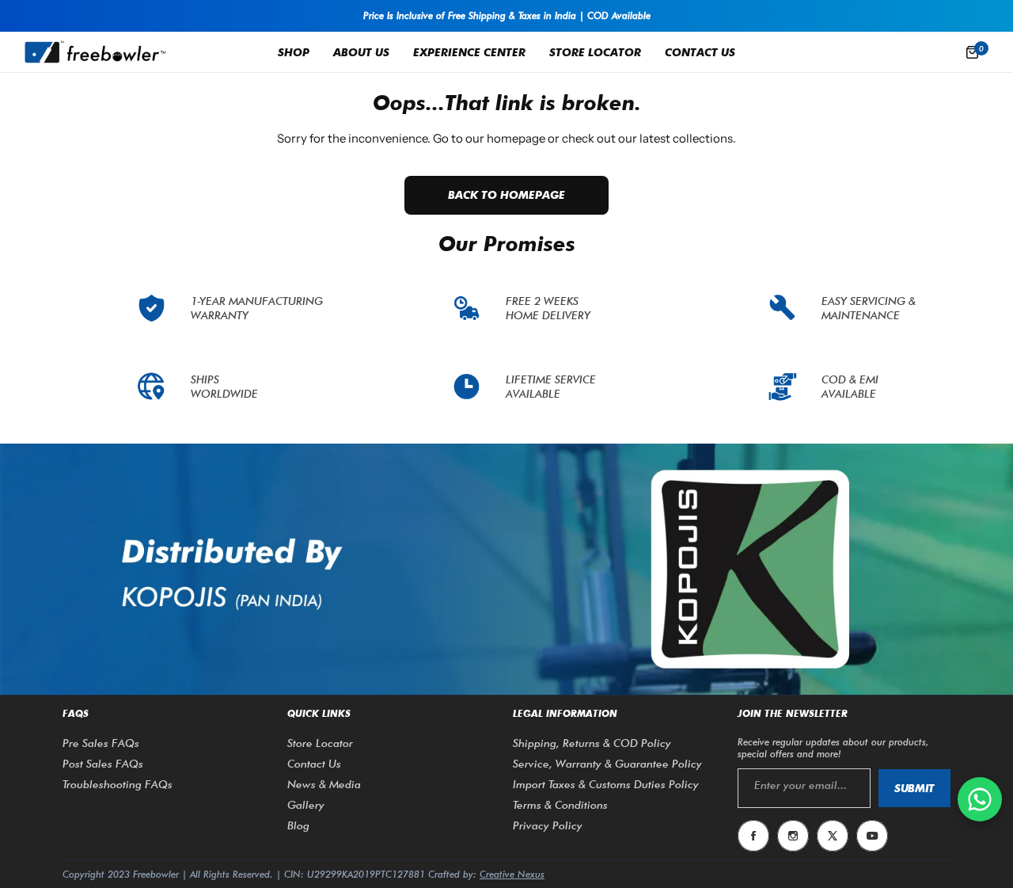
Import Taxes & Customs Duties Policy (606, 784)
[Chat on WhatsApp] (980, 799)
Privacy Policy (547, 825)
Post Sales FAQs (103, 763)
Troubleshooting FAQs (118, 784)
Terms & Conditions (560, 804)
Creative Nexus (512, 874)
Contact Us (314, 763)
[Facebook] (753, 836)
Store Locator (320, 743)
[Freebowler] (95, 52)
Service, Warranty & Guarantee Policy (607, 763)
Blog (298, 825)
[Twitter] (832, 836)
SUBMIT (914, 788)
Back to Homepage (506, 195)
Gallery (305, 804)
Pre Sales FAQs (101, 743)
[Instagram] (793, 836)
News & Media (324, 784)
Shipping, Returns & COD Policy (592, 743)
